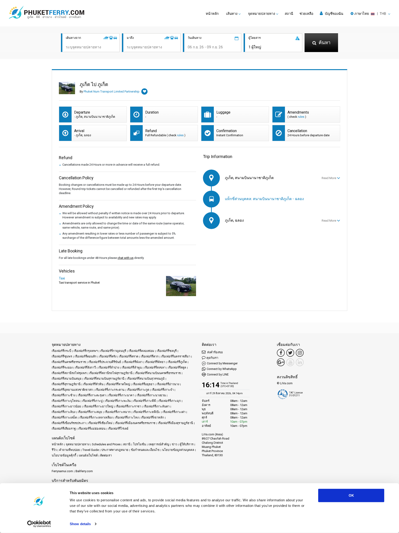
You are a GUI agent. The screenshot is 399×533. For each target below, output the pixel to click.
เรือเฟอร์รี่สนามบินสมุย (67, 378)
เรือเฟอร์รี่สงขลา (155, 367)
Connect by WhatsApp (222, 369)
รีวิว (54, 450)
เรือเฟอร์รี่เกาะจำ (163, 389)
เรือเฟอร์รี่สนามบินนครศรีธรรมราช (158, 373)
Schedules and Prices (106, 444)
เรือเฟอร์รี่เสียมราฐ (64, 428)
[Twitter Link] (290, 353)
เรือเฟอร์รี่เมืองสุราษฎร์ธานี (175, 423)
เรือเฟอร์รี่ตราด (128, 356)
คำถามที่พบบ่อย (69, 450)
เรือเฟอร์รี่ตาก (150, 356)
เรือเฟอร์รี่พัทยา (155, 362)
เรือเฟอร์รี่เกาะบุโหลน (66, 401)
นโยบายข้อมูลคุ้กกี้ (64, 455)
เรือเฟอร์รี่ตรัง (107, 356)
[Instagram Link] (300, 353)
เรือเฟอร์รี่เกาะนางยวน (151, 395)
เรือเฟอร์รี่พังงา (133, 362)
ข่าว (174, 444)
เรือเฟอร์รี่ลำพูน (132, 367)
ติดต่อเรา (106, 455)
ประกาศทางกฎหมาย (114, 450)
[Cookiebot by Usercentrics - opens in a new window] (39, 524)
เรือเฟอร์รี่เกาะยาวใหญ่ (98, 406)
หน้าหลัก (212, 14)
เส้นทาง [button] (231, 14)
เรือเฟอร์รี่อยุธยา (143, 384)
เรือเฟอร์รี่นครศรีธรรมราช (69, 362)
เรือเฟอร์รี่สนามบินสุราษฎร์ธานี (104, 378)
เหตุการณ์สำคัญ (158, 444)
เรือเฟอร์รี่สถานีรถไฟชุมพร (69, 373)
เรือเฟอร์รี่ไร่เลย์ (118, 428)
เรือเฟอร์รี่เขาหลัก (152, 417)
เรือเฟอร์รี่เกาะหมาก (118, 412)
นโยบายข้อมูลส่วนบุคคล (178, 450)
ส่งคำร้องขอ (214, 352)
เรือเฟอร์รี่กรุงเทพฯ (86, 351)
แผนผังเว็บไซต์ (88, 455)
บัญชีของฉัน (333, 14)
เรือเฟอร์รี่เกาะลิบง (63, 412)
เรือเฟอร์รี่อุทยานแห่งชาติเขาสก (72, 389)
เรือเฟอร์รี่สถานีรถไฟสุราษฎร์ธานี (111, 373)
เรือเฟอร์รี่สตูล (177, 367)
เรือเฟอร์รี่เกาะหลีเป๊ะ (146, 412)
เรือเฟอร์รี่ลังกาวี (85, 367)
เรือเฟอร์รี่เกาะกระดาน (109, 389)
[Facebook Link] (281, 353)
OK (351, 495)
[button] (370, 14)
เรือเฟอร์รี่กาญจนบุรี (113, 351)
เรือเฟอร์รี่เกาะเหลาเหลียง (95, 417)
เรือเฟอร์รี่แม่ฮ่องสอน (92, 428)
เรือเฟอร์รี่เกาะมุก (169, 401)
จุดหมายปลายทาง (77, 444)
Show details (80, 524)
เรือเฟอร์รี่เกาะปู (92, 401)
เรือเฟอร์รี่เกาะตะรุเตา (92, 395)
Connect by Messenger (222, 363)
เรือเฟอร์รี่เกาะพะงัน (118, 401)
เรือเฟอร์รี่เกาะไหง (127, 417)
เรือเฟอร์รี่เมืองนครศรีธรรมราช (135, 423)
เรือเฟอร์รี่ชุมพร (62, 356)
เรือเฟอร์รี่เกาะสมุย (90, 412)
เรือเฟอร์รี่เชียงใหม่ (100, 423)
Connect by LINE (218, 374)
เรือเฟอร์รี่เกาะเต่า (174, 412)
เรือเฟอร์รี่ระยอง (62, 367)
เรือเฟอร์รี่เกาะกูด (138, 389)
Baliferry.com (84, 471)
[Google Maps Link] (281, 362)
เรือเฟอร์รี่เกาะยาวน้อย (66, 406)
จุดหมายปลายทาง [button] (261, 14)
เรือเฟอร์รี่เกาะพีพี (144, 401)
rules (301, 116)
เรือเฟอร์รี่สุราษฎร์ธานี (66, 384)
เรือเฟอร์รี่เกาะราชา (128, 406)
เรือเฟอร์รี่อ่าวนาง (168, 384)
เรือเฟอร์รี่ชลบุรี (167, 351)
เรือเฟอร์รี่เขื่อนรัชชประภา (69, 423)
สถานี (289, 14)
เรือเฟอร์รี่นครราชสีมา (175, 356)
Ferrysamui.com (62, 471)
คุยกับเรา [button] (212, 357)
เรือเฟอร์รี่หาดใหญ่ (118, 384)
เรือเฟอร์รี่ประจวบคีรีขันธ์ (104, 362)
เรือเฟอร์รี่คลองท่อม (141, 351)
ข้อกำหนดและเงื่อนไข (145, 450)
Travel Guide (90, 450)
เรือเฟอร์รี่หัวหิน (93, 384)
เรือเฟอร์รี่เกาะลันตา (156, 406)
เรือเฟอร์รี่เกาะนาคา (121, 395)
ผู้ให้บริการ (186, 444)
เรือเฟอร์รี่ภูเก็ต (177, 362)
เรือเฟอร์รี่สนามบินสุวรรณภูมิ (146, 378)
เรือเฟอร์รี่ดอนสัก (86, 356)
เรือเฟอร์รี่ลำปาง (108, 367)
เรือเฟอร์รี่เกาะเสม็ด (64, 417)
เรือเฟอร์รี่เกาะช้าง (63, 395)
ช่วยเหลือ (306, 14)
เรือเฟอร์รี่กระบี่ (61, 351)
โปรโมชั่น (139, 444)
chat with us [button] (125, 258)
